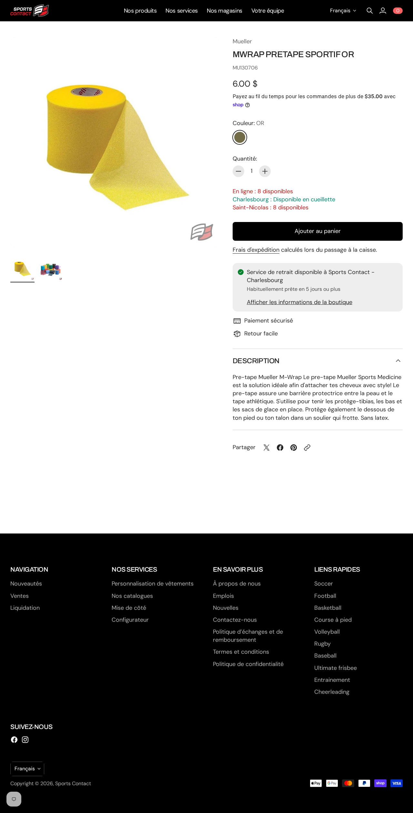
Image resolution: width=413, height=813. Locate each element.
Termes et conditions (241, 652)
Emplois (223, 596)
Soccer (323, 583)
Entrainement (332, 680)
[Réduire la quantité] (238, 171)
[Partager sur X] (266, 447)
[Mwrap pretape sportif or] (115, 142)
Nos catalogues (132, 596)
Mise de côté (129, 608)
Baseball (325, 656)
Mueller (242, 41)
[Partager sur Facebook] (280, 447)
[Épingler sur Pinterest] (293, 447)
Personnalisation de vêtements (153, 583)
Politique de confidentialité (248, 664)
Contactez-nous (235, 620)
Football (325, 596)
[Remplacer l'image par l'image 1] (22, 268)
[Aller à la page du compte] (382, 10)
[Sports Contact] (29, 11)
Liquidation (25, 608)
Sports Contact (73, 783)
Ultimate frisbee (335, 668)
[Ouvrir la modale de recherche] (369, 10)
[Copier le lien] (307, 447)
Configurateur (130, 620)
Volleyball (327, 632)
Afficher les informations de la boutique (299, 302)
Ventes (19, 596)
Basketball (327, 608)
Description (256, 361)
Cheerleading (331, 692)
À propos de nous (237, 583)
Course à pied (333, 620)
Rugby (322, 644)
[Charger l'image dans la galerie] (207, 235)
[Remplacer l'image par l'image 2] (50, 268)
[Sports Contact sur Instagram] (25, 740)
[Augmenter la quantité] (265, 171)
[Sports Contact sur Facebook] (14, 740)
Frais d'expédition (256, 250)
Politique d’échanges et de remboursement (248, 636)
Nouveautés (26, 583)
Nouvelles (225, 608)
